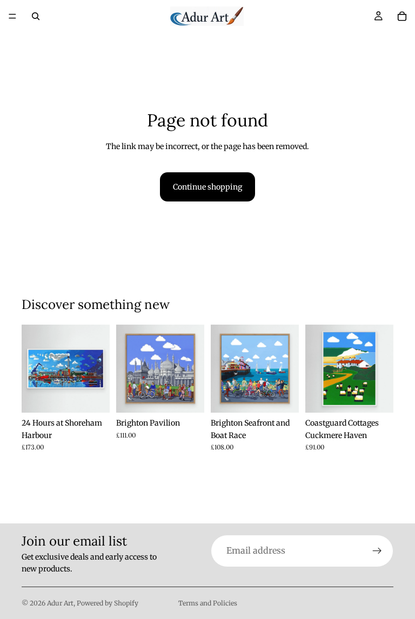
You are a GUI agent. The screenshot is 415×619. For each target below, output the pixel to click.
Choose (102, 396)
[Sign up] (377, 551)
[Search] (36, 16)
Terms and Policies (207, 603)
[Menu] (12, 16)
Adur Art (60, 603)
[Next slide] (287, 369)
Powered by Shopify (107, 603)
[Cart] (402, 16)
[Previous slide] (223, 369)
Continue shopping (207, 187)
